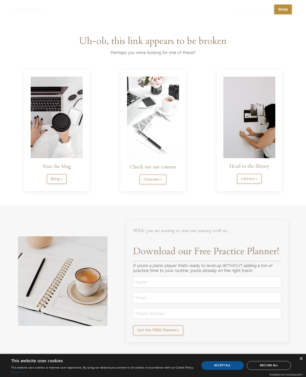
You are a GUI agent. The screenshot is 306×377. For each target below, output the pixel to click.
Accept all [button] (222, 365)
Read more (18, 372)
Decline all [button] (269, 365)
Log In (264, 9)
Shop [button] (283, 9)
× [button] (301, 358)
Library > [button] (249, 179)
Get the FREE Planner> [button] (158, 330)
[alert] (153, 365)
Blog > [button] (57, 179)
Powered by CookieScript (286, 374)
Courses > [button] (153, 179)
